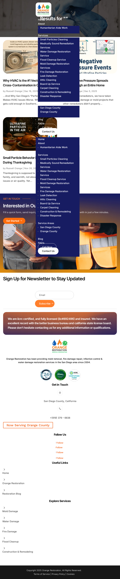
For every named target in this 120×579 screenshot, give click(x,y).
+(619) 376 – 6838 (60, 417)
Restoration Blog (11, 493)
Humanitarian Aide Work (54, 27)
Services (43, 35)
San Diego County (50, 107)
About (41, 23)
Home (41, 19)
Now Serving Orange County (28, 425)
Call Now (47, 127)
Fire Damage (9, 531)
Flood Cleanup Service (53, 59)
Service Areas (46, 103)
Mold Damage (10, 511)
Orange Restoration (13, 483)
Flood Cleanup (10, 541)
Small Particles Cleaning (54, 39)
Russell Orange (14, 91)
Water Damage (10, 521)
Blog (40, 119)
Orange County (48, 111)
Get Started (12, 220)
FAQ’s (41, 123)
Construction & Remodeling (55, 92)
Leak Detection (48, 75)
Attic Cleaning (48, 79)
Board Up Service (50, 83)
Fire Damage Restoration (54, 71)
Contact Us (48, 131)
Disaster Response (50, 96)
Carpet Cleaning (49, 87)
